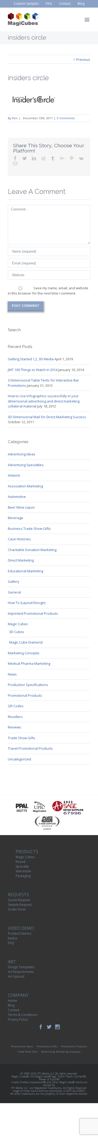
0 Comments (66, 118)
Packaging (23, 876)
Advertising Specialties (26, 464)
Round (20, 861)
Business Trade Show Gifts (29, 528)
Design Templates (21, 967)
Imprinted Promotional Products (33, 613)
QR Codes (16, 706)
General (14, 592)
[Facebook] (40, 1027)
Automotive (17, 496)
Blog (11, 1005)
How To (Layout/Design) (26, 602)
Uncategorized (19, 759)
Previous (83, 59)
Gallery (13, 581)
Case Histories (19, 539)
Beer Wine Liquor (21, 507)
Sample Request (20, 904)
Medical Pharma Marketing (29, 663)
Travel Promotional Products (30, 748)
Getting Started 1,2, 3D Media (31, 359)
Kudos (12, 938)
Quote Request (19, 900)
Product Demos (19, 933)
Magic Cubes (18, 624)
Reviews (14, 727)
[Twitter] (49, 1027)
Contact (13, 1010)
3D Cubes (16, 631)
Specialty (22, 866)
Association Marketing (25, 486)
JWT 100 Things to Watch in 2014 (32, 369)
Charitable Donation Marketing (32, 549)
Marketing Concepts (23, 653)
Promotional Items (22, 1046)
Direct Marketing (21, 560)
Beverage (15, 517)
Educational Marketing (25, 571)
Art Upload (16, 976)
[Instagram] (57, 1027)
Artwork (14, 475)
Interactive (23, 871)
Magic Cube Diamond (26, 642)
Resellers (15, 716)
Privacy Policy (18, 1019)
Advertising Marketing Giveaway (60, 1051)
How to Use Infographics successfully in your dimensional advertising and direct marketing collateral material (43, 401)
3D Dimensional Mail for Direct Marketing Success (47, 417)
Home (12, 1000)
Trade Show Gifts (21, 738)
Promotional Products (25, 695)
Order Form (17, 909)
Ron (15, 118)
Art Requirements (21, 972)
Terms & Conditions (22, 1014)
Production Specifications (28, 684)
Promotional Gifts (47, 1046)
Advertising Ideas (21, 454)
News (12, 674)
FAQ (11, 943)
